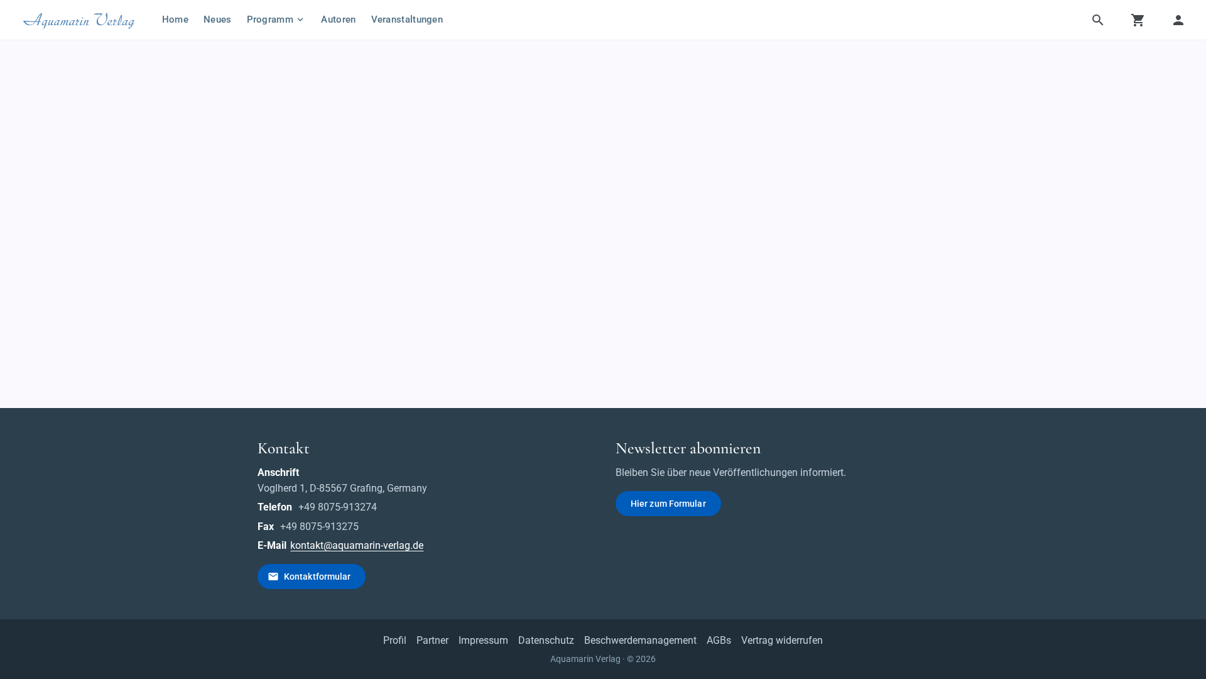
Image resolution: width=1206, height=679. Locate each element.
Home (175, 19)
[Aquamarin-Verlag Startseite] (81, 20)
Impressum (483, 640)
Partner (432, 640)
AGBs (719, 640)
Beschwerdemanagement (640, 640)
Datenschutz (546, 640)
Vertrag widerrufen (782, 640)
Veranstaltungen (407, 19)
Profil (394, 640)
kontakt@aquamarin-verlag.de (356, 545)
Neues (218, 19)
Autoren (338, 19)
